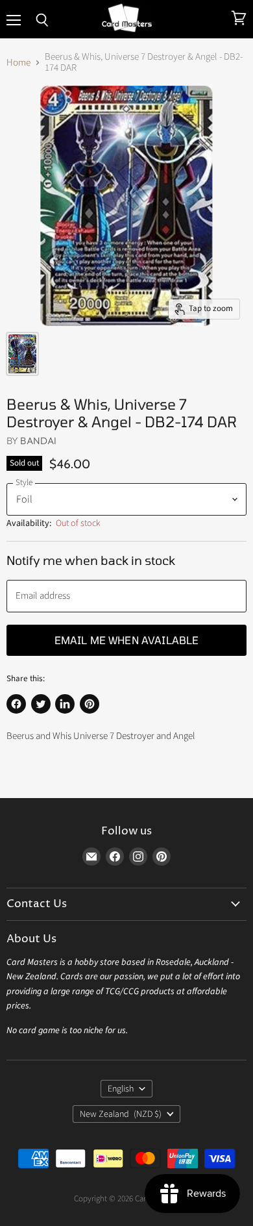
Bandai (38, 440)
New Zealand (121, 1114)
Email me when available (126, 640)
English (121, 1088)
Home (18, 62)
